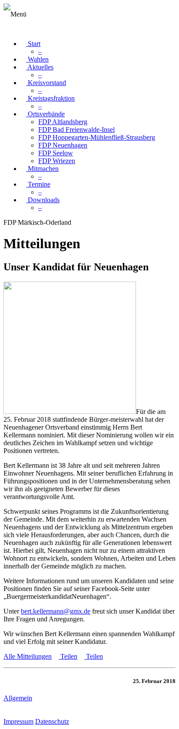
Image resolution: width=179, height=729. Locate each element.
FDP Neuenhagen (62, 145)
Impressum (18, 721)
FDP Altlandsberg (62, 121)
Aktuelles (39, 67)
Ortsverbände (45, 114)
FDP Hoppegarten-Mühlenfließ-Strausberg (96, 137)
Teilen (68, 656)
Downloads (43, 200)
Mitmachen (42, 168)
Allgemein (17, 698)
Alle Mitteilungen (27, 656)
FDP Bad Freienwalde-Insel (76, 129)
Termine (38, 184)
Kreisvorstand (46, 82)
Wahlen (37, 59)
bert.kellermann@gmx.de (55, 611)
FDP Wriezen (56, 160)
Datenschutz (52, 721)
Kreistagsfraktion (50, 98)
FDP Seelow (55, 153)
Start (33, 43)
